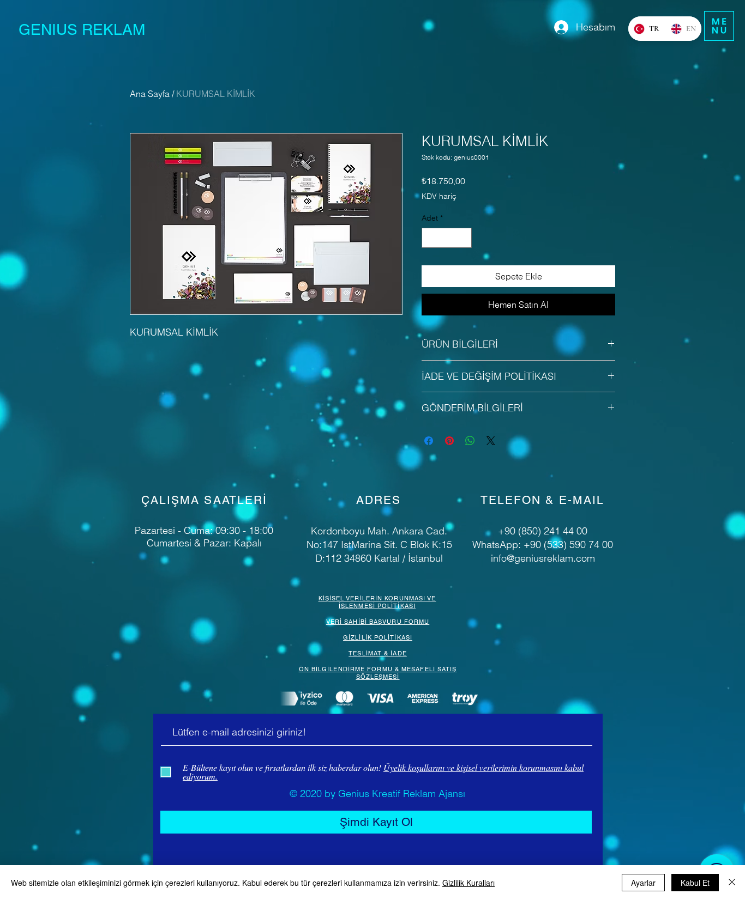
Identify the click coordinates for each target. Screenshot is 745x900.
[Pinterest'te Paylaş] (449, 440)
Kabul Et (695, 882)
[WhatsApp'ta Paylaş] (470, 440)
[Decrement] (430, 237)
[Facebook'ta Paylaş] (428, 440)
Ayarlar (643, 882)
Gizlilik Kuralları (468, 882)
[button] (719, 26)
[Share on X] (490, 440)
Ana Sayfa (150, 93)
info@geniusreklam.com (543, 558)
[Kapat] (731, 882)
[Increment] (463, 237)
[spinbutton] (446, 237)
